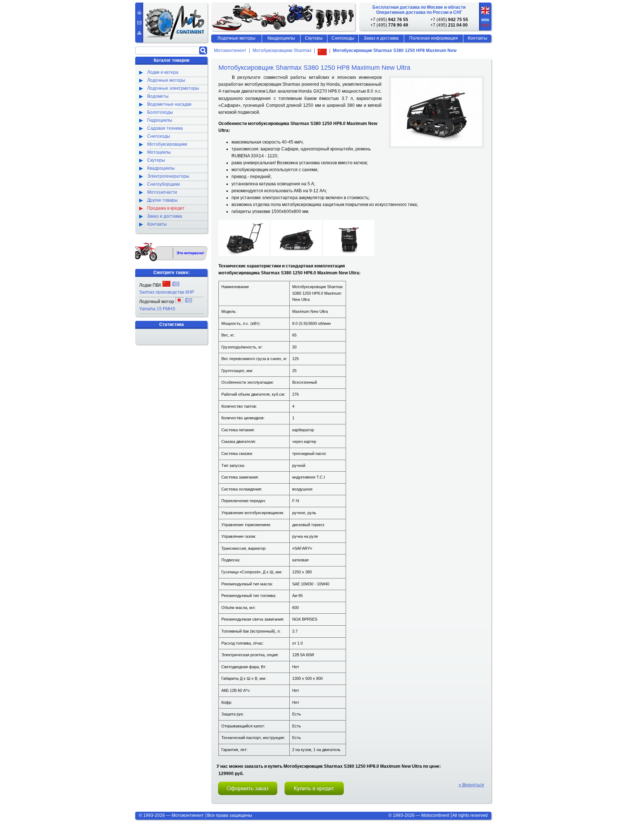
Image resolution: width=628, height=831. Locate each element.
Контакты (477, 38)
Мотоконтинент (230, 51)
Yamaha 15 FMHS (157, 308)
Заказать (248, 788)
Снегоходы (342, 38)
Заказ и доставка (381, 38)
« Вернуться (471, 784)
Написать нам (139, 22)
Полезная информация (433, 38)
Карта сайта (139, 33)
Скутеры (314, 38)
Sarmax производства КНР (166, 292)
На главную (139, 12)
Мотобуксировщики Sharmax (282, 51)
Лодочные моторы (236, 38)
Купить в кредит (314, 788)
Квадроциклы (281, 38)
